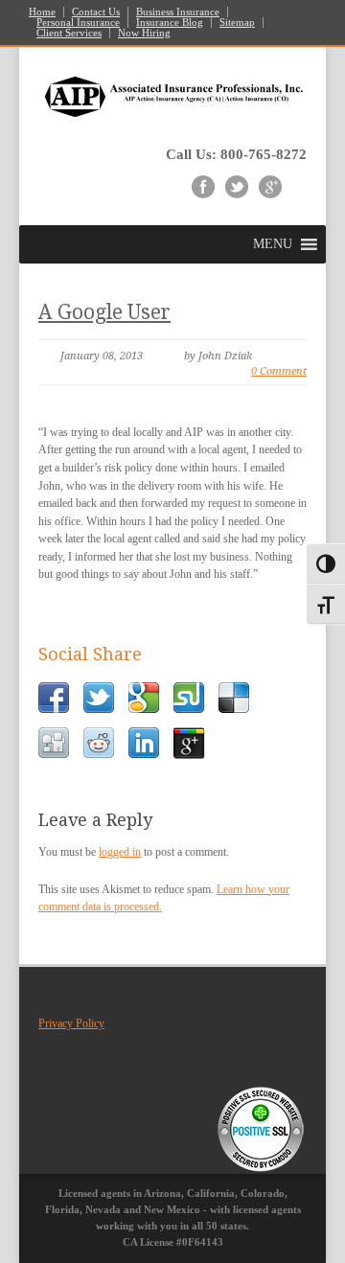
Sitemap (237, 22)
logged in (120, 852)
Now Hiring (144, 33)
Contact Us (96, 12)
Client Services (69, 33)
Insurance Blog (169, 22)
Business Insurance (177, 12)
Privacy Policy (71, 1023)
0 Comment (279, 371)
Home (42, 12)
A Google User (104, 312)
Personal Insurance (78, 22)
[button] (272, 244)
